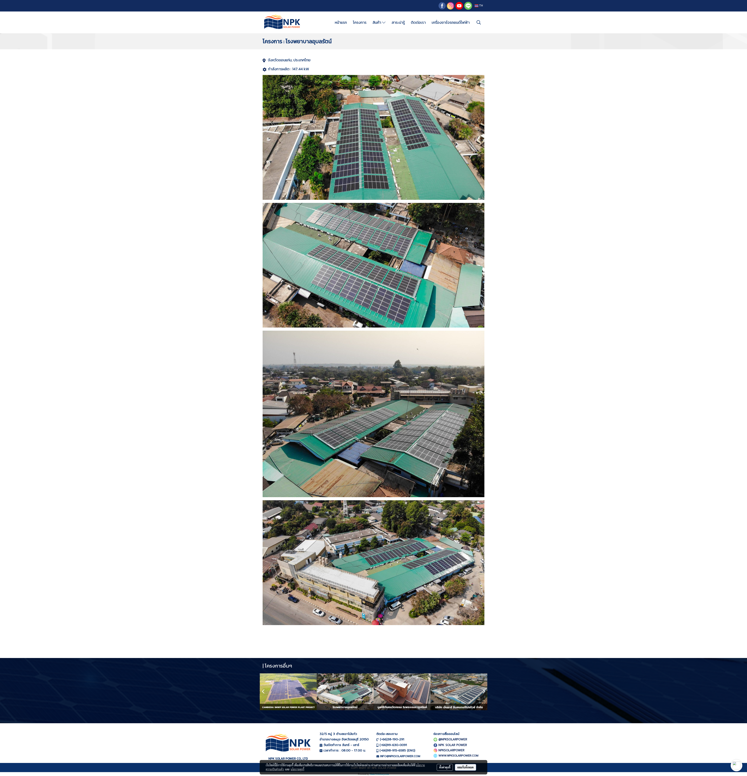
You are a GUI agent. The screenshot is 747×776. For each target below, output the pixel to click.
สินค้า (377, 22)
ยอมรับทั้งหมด (465, 767)
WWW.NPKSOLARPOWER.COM (458, 756)
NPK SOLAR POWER (452, 745)
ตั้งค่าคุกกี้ (444, 767)
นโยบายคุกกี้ (297, 769)
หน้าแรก (341, 22)
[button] (478, 22)
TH (480, 6)
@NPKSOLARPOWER (452, 739)
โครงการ (359, 22)
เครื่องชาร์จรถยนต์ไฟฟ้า (451, 22)
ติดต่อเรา (418, 22)
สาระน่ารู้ (398, 22)
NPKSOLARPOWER (451, 750)
